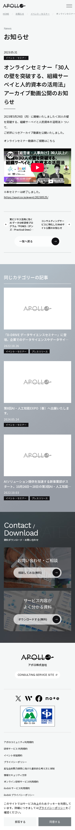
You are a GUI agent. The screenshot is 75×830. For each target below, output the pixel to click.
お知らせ (20, 13)
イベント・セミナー (40, 13)
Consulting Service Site (36, 675)
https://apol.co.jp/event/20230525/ (26, 197)
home (6, 13)
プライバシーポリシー (52, 808)
